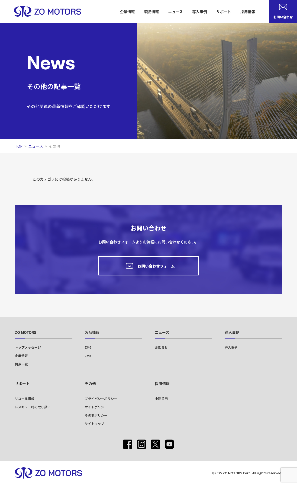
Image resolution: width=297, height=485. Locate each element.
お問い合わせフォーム (156, 266)
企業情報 (21, 355)
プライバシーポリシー (101, 398)
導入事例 (199, 11)
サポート (22, 383)
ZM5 (88, 355)
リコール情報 (24, 398)
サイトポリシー (96, 407)
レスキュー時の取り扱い (33, 407)
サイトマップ (94, 423)
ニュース (175, 11)
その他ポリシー (96, 415)
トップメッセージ (28, 347)
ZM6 (88, 347)
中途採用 (161, 398)
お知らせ (161, 347)
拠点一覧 (21, 364)
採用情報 (247, 11)
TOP (19, 146)
